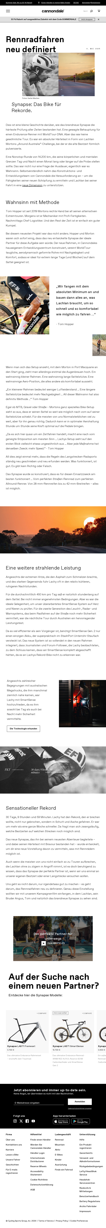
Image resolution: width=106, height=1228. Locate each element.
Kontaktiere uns (14, 1144)
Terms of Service (46, 1221)
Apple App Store (61, 1121)
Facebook (27, 1121)
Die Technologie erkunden (23, 728)
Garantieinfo (86, 1153)
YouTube (33, 1121)
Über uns (10, 1139)
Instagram (15, 1121)
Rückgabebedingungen (91, 1166)
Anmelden (86, 3)
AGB (32, 1189)
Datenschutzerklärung (41, 1184)
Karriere (10, 1149)
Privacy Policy (62, 1221)
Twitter (21, 1121)
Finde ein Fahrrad (64, 1169)
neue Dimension (32, 185)
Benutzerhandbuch (89, 1196)
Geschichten (12, 1164)
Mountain (60, 1144)
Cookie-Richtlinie (39, 1179)
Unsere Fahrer (13, 1159)
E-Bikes (59, 1154)
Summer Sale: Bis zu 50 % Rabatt (19, 3)
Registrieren (95, 3)
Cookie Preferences (79, 1221)
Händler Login (37, 1153)
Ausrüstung (61, 1164)
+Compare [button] (42, 1013)
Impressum (85, 1211)
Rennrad (59, 1139)
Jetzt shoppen (87, 19)
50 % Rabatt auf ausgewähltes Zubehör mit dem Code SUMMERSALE (44, 19)
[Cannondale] (53, 11)
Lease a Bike (12, 1154)
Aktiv (57, 1149)
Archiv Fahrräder (88, 1206)
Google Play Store (80, 1121)
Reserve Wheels (38, 1166)
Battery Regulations (90, 1201)
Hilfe (82, 1139)
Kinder (58, 1159)
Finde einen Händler (40, 1139)
